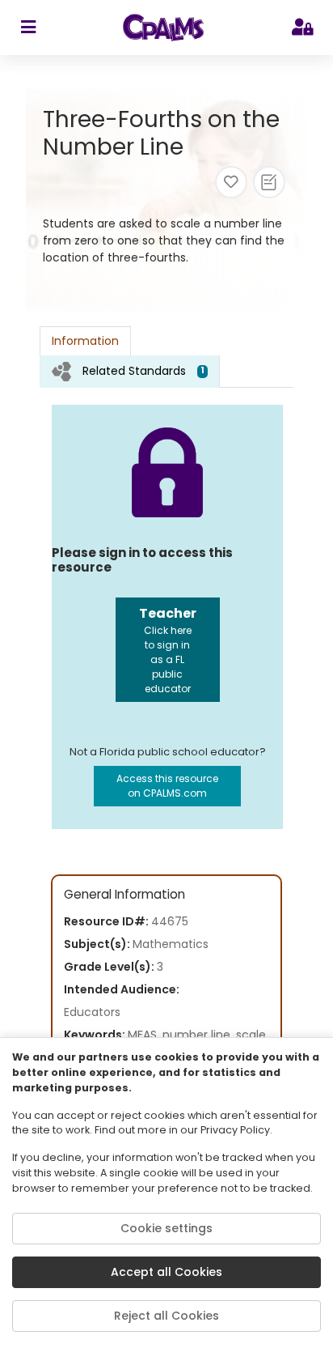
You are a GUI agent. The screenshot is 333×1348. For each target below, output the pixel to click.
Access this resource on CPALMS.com (167, 786)
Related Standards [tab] (143, 371)
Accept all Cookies (166, 1272)
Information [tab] (85, 341)
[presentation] (130, 371)
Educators (92, 1012)
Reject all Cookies (166, 1316)
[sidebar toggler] (27, 27)
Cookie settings (166, 1228)
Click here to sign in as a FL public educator (167, 649)
